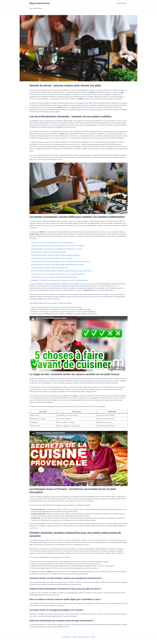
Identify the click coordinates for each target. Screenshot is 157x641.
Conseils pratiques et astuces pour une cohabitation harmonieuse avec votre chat (56, 249)
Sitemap (74, 637)
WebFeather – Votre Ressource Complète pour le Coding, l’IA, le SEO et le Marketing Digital (59, 280)
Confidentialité (66, 637)
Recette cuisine (121, 3)
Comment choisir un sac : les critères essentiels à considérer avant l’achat (54, 277)
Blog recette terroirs (39, 3)
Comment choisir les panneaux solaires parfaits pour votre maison (51, 258)
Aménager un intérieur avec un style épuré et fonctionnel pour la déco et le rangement (58, 246)
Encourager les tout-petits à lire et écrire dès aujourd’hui (48, 252)
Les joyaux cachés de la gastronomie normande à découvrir (49, 268)
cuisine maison (121, 123)
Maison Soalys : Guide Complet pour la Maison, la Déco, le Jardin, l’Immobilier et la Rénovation (60, 261)
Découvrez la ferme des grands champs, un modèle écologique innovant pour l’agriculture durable (61, 271)
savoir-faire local (95, 109)
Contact (92, 637)
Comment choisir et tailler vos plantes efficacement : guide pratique (52, 242)
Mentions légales (84, 637)
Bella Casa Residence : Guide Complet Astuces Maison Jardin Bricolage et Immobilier (57, 264)
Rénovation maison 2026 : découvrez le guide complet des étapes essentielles (55, 255)
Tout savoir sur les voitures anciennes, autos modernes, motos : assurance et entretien (58, 274)
